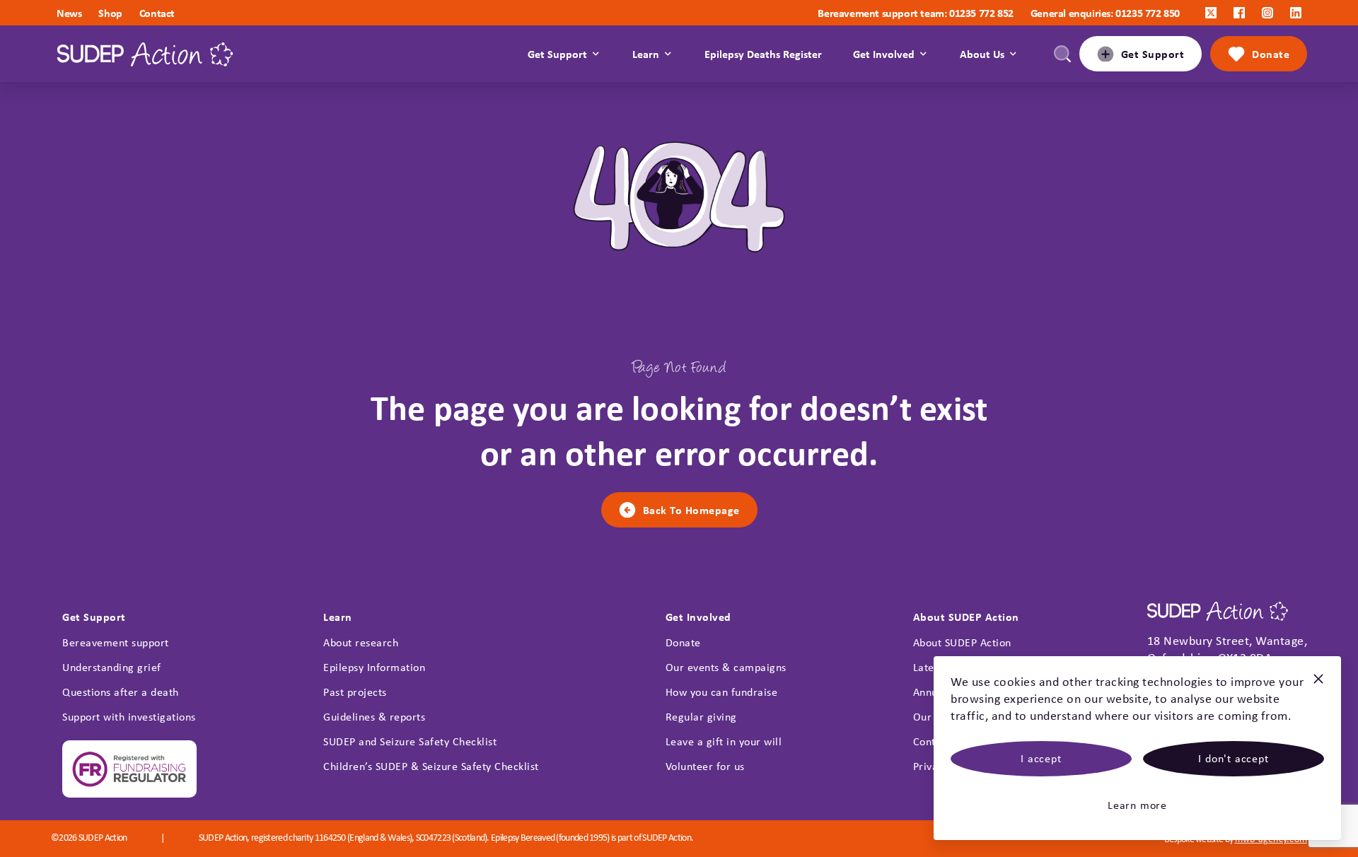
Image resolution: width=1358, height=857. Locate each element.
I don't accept (1233, 758)
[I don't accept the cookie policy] (1318, 684)
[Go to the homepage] (145, 54)
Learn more (1137, 805)
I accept (1041, 758)
